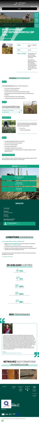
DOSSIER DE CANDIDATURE (14, 243)
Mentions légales (19, 421)
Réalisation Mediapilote (26, 421)
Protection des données (13, 421)
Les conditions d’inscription (7, 256)
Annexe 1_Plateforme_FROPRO (14, 245)
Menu (19, 8)
